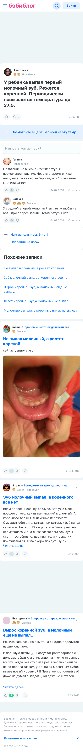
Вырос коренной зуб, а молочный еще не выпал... (37, 632)
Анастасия (21, 70)
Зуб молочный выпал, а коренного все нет (36, 277)
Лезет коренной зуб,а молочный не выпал (36, 301)
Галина (17, 159)
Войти (71, 5)
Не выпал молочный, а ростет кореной (34, 268)
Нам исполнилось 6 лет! (29, 234)
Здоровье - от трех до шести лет (47, 327)
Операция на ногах (25, 242)
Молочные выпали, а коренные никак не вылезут (41, 310)
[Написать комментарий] (41, 148)
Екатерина (19, 618)
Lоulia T (18, 198)
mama (16, 327)
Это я (16, 485)
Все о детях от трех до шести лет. (46, 485)
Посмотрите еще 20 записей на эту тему (44, 132)
